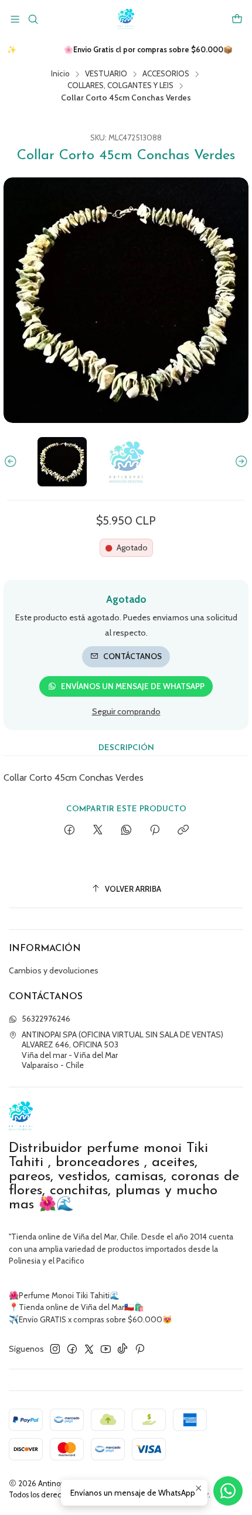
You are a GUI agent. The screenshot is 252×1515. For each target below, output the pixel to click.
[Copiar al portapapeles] (183, 830)
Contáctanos (132, 656)
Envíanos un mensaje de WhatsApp (133, 686)
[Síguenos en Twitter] (89, 1349)
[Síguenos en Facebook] (72, 1349)
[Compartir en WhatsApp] (126, 830)
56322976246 (46, 1018)
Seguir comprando (126, 711)
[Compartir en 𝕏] (98, 830)
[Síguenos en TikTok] (122, 1349)
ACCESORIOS (165, 74)
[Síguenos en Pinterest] (140, 1349)
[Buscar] (32, 19)
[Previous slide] (12, 461)
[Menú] (15, 19)
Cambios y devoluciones (53, 970)
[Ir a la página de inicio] (126, 19)
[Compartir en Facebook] (69, 830)
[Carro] (237, 19)
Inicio (60, 74)
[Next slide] (239, 461)
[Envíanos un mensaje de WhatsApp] (228, 1491)
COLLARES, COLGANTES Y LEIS (120, 86)
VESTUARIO (106, 74)
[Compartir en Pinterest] (155, 830)
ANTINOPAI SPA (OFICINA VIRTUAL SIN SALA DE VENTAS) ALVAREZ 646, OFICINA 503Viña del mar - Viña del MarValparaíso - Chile (122, 1050)
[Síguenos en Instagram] (55, 1349)
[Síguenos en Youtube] (105, 1349)
